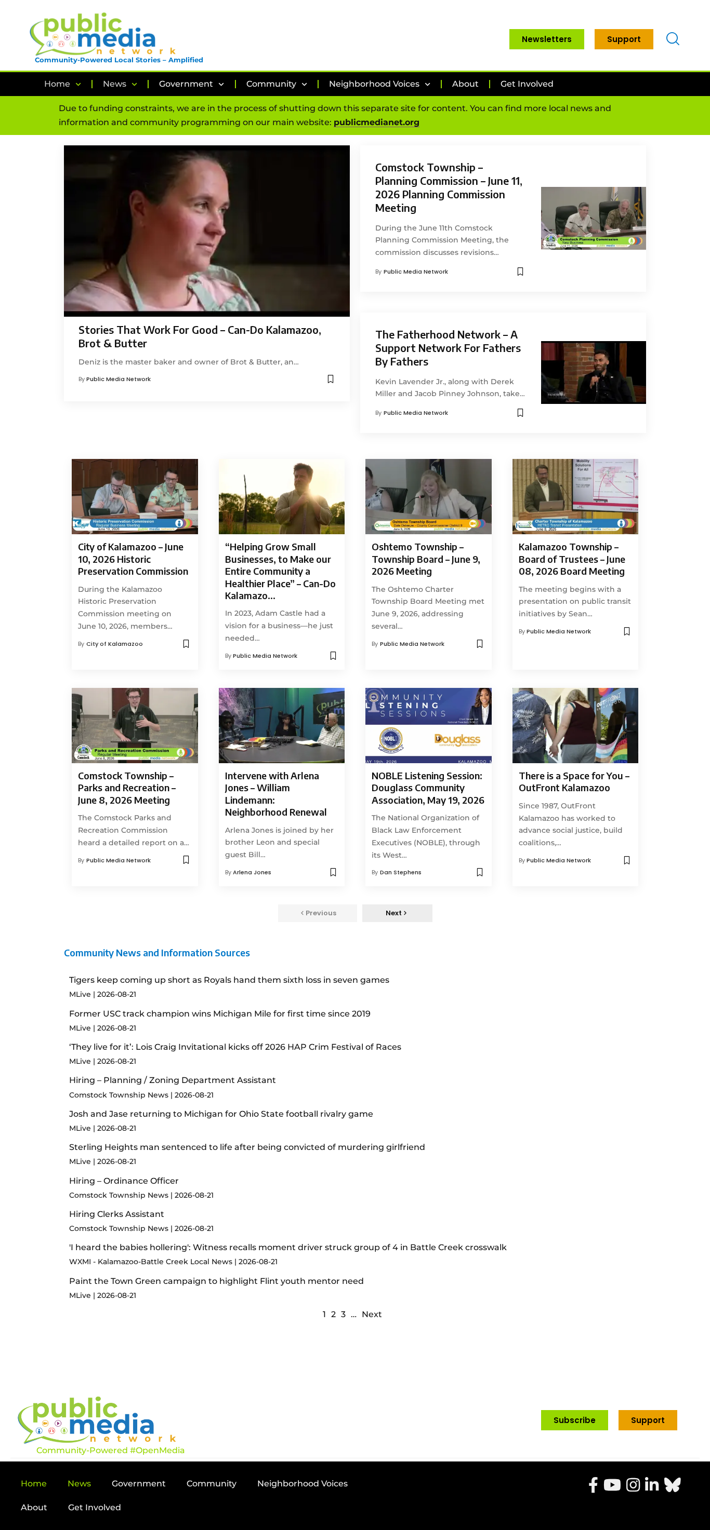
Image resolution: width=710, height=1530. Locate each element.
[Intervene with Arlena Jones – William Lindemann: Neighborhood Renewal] (282, 726)
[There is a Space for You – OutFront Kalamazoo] (575, 726)
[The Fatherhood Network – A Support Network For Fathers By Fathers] (593, 372)
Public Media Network (118, 379)
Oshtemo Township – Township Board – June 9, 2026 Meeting (426, 558)
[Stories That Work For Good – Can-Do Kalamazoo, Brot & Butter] (207, 231)
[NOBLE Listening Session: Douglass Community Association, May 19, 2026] (428, 726)
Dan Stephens (401, 872)
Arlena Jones (252, 872)
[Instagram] (633, 1485)
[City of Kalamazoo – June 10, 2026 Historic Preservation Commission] (135, 497)
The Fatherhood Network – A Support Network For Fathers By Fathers (448, 348)
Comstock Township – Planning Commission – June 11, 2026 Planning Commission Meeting (448, 187)
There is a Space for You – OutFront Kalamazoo (574, 781)
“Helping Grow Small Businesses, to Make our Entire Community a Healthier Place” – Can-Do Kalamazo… (280, 570)
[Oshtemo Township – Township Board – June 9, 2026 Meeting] (428, 497)
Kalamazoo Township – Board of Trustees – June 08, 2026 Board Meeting (572, 558)
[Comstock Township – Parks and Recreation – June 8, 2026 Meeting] (135, 726)
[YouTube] (612, 1485)
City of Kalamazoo (114, 644)
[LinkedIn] (651, 1485)
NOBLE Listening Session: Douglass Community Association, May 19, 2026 (428, 787)
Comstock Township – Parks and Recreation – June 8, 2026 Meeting (127, 787)
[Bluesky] (672, 1485)
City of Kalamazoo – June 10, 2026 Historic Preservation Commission (133, 558)
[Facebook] (593, 1485)
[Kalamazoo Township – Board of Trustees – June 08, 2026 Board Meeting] (575, 497)
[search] (672, 39)
